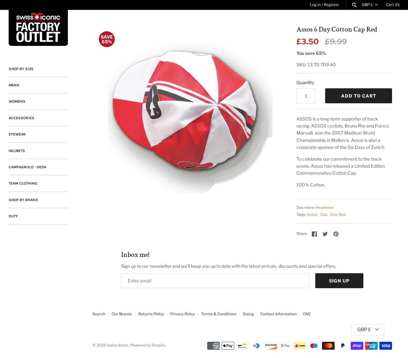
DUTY (13, 216)
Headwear (325, 207)
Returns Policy (151, 314)
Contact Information (278, 314)
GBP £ (367, 5)
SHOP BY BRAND (23, 200)
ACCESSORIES (21, 118)
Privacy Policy (182, 314)
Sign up (339, 280)
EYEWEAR (17, 134)
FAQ (306, 314)
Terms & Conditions (219, 314)
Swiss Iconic (117, 345)
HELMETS (17, 151)
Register (331, 5)
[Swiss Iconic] (38, 28)
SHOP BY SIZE (21, 69)
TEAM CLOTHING (23, 183)
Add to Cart (358, 96)
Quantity (305, 82)
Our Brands (122, 314)
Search (98, 314)
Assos (312, 214)
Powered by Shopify (147, 345)
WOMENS (17, 101)
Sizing (248, 314)
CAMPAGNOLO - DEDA (27, 167)
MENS (14, 85)
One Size (338, 214)
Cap (323, 214)
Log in (315, 5)
